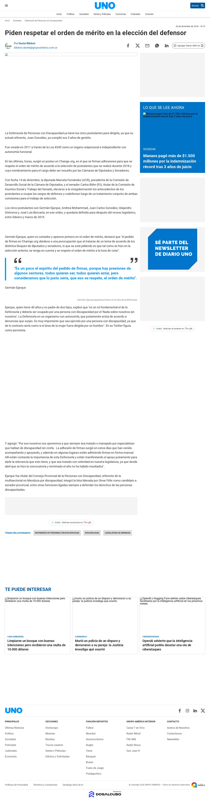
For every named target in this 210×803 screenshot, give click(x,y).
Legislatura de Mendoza (117, 533)
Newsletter (173, 739)
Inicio (59, 14)
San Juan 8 (133, 750)
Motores (50, 733)
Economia (121, 14)
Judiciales (11, 750)
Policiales (135, 14)
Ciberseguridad (150, 637)
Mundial (90, 733)
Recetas (50, 739)
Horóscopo (51, 727)
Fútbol (89, 727)
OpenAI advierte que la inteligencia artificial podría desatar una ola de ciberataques (167, 645)
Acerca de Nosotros (178, 727)
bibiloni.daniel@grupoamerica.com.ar (35, 47)
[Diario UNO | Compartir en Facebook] (128, 45)
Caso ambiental (15, 637)
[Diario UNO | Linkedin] (195, 711)
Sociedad (84, 14)
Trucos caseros (54, 745)
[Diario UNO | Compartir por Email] (147, 45)
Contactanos (174, 733)
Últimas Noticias (14, 727)
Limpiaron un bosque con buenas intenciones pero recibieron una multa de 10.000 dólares (36, 645)
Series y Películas (102, 14)
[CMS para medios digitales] (105, 794)
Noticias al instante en (168, 328)
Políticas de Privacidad (16, 784)
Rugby (89, 745)
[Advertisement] (71, 506)
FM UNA (131, 739)
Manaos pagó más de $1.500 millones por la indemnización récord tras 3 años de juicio (169, 161)
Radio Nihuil (133, 733)
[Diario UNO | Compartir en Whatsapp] (157, 45)
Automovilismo (95, 739)
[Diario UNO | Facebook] (180, 711)
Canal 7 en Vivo (135, 727)
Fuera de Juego (95, 768)
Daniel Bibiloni (27, 43)
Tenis (89, 750)
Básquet (90, 756)
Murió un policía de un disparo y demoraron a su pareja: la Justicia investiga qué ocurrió (99, 645)
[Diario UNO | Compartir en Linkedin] (167, 45)
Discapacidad (92, 533)
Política (70, 14)
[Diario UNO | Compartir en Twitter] (138, 45)
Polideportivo (93, 773)
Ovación (149, 14)
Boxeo (89, 762)
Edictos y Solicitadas (57, 756)
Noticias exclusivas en (67, 522)
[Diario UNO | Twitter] (203, 711)
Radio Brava (133, 745)
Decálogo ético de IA (73, 784)
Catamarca (81, 637)
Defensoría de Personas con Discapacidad (57, 533)
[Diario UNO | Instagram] (187, 711)
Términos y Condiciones (45, 784)
